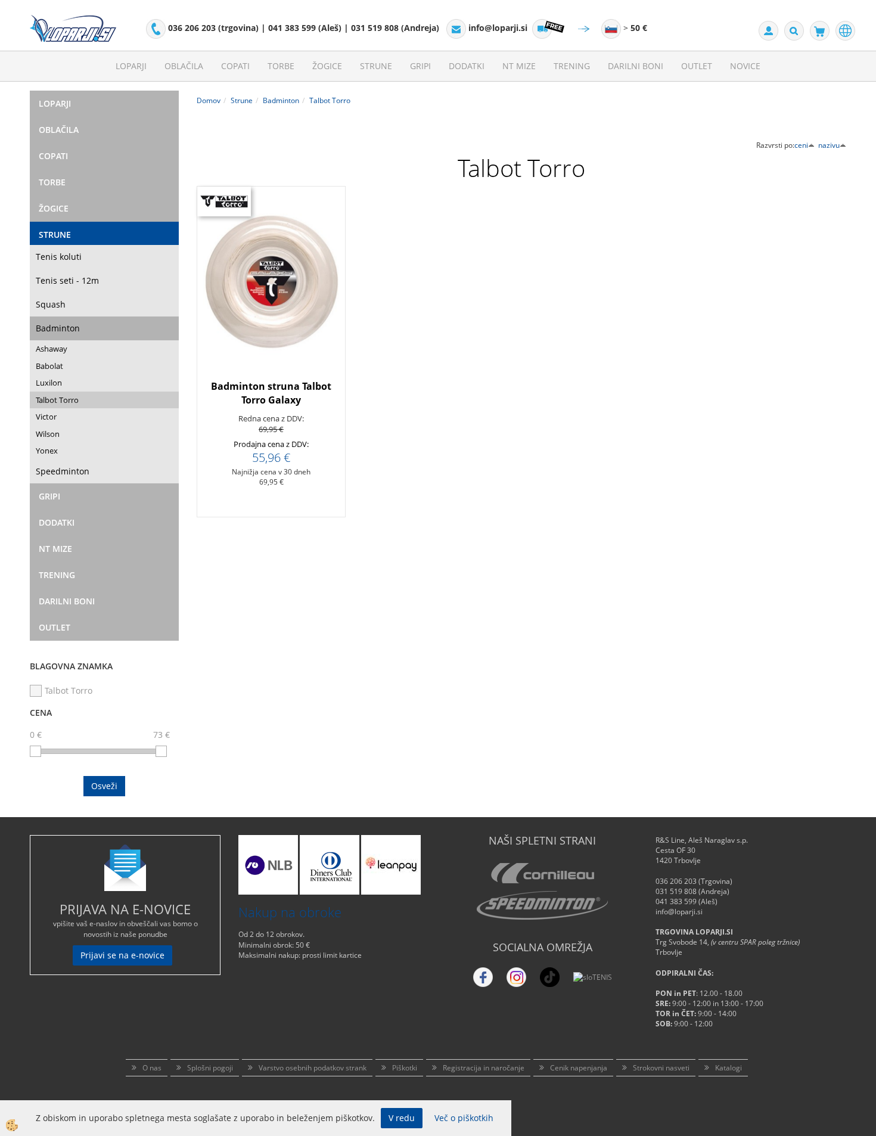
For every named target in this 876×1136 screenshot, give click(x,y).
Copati (235, 66)
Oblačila (183, 66)
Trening (572, 66)
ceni (801, 145)
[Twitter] (516, 977)
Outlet (696, 66)
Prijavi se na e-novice (122, 955)
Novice (745, 66)
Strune (376, 66)
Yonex (47, 450)
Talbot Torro (57, 400)
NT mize (519, 66)
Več (271, 297)
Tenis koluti (59, 256)
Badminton (58, 328)
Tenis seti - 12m (67, 280)
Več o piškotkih (463, 1117)
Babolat (49, 366)
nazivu (829, 145)
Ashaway (51, 348)
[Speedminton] (542, 905)
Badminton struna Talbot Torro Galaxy (271, 393)
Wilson (48, 434)
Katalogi (728, 1068)
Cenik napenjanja (578, 1068)
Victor (46, 416)
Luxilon (49, 382)
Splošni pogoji (210, 1068)
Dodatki (466, 66)
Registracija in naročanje (483, 1068)
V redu (402, 1117)
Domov (208, 100)
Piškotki (404, 1068)
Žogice (327, 66)
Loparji (131, 66)
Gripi (420, 66)
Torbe (281, 66)
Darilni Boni (635, 66)
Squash (51, 304)
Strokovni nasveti (661, 1068)
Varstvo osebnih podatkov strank (312, 1068)
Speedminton (62, 471)
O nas (151, 1068)
